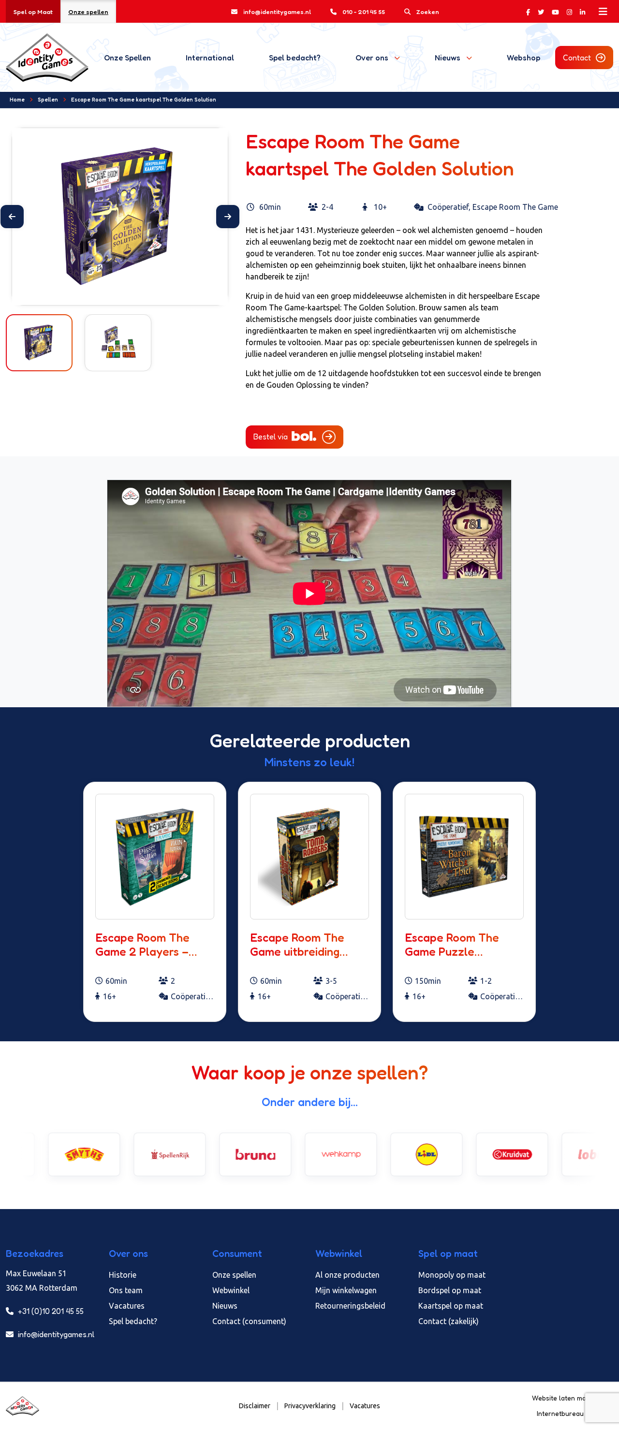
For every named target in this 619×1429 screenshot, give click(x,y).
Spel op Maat (33, 11)
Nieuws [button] (447, 57)
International (210, 57)
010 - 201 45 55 (363, 11)
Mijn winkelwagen (346, 1290)
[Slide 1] (111, 291)
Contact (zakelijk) (448, 1321)
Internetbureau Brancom (575, 1413)
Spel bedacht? (295, 57)
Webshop (523, 57)
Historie (122, 1274)
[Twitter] (541, 11)
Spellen (48, 99)
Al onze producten (347, 1274)
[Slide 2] (128, 291)
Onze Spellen (127, 57)
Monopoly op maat (452, 1274)
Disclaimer (254, 1406)
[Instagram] (569, 11)
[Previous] (12, 216)
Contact (577, 57)
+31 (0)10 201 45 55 (50, 1311)
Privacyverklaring (310, 1406)
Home (17, 99)
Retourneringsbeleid (350, 1305)
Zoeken (427, 11)
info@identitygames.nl (277, 11)
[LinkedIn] (582, 11)
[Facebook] (528, 11)
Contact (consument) (249, 1321)
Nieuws (224, 1305)
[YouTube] (555, 11)
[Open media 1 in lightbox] (120, 216)
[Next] (227, 216)
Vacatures (127, 1305)
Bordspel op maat (449, 1290)
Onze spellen (88, 11)
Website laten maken (565, 1398)
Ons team (126, 1290)
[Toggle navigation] (603, 11)
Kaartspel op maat (450, 1305)
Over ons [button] (371, 57)
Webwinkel (231, 1290)
